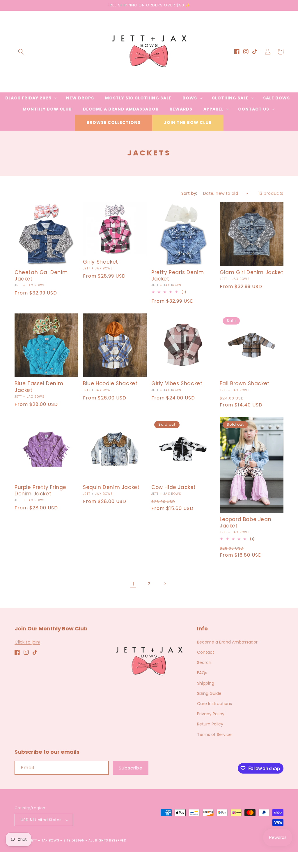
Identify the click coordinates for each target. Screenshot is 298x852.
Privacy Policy (210, 714)
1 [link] (133, 584)
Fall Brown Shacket (244, 383)
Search (204, 662)
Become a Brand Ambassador (227, 642)
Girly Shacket (100, 262)
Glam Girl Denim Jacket (251, 272)
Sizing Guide (209, 693)
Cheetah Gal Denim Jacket (41, 275)
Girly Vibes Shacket (176, 383)
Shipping (205, 683)
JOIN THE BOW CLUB (188, 122)
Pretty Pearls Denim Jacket (177, 275)
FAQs (202, 673)
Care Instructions (214, 704)
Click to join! (27, 642)
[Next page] (164, 583)
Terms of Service (214, 734)
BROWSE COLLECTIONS (113, 122)
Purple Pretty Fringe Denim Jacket (40, 490)
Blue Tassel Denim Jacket (39, 386)
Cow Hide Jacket (173, 487)
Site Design (74, 840)
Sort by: (189, 193)
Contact (205, 652)
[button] (21, 51)
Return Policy (210, 724)
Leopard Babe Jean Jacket (245, 522)
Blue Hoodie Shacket (110, 383)
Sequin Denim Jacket (111, 487)
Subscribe (131, 768)
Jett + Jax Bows (44, 840)
